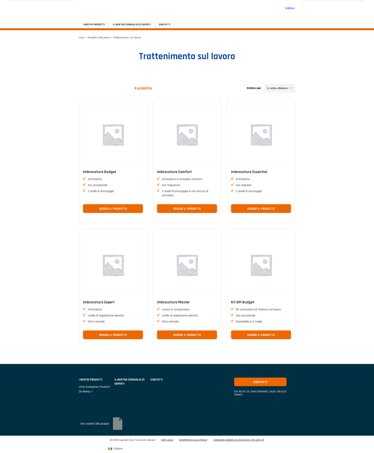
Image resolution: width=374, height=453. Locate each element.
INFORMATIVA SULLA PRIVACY (193, 440)
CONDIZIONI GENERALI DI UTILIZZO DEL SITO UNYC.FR (238, 440)
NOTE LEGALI (167, 440)
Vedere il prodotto (113, 209)
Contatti (164, 24)
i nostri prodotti (94, 24)
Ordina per (254, 88)
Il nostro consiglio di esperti (132, 24)
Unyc (81, 37)
